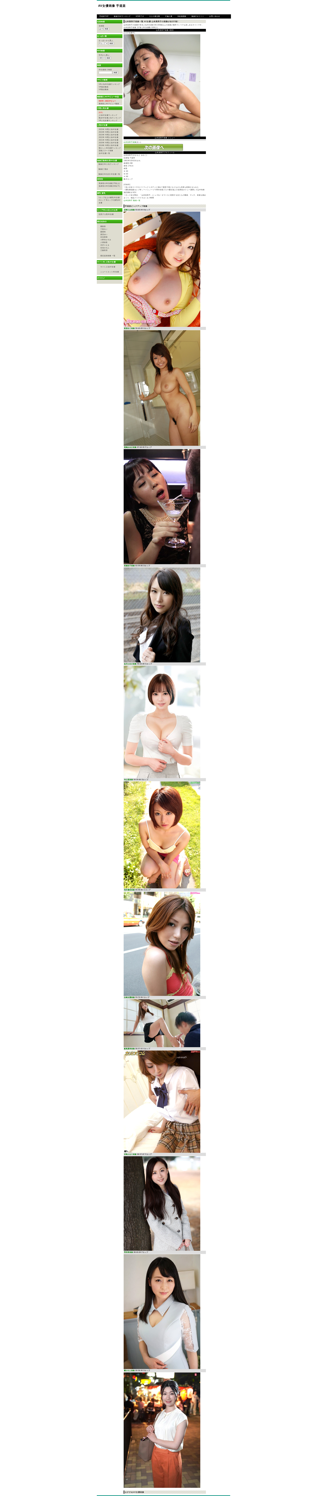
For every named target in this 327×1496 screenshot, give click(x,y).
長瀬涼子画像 (129, 566)
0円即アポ (140, 16)
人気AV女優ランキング (108, 115)
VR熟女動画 (103, 89)
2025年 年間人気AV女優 (108, 129)
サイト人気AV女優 (107, 267)
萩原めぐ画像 (129, 328)
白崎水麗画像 (129, 997)
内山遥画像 (128, 780)
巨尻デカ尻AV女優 (106, 214)
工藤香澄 (104, 250)
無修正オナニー (197, 16)
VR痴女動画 (103, 87)
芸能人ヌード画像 (106, 151)
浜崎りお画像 (129, 210)
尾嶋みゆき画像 (130, 447)
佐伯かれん (104, 248)
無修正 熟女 (103, 169)
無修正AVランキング (122, 16)
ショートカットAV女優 (109, 272)
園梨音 (103, 226)
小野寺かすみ (105, 240)
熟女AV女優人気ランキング (110, 118)
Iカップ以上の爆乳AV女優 (109, 197)
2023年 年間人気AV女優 (108, 135)
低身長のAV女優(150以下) (109, 186)
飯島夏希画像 (129, 1049)
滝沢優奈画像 (129, 890)
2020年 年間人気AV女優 (108, 143)
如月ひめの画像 (130, 664)
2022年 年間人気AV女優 (108, 137)
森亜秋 (103, 232)
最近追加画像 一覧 (107, 256)
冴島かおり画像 (130, 1154)
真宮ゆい (104, 234)
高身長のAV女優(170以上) (109, 183)
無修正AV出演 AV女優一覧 (109, 174)
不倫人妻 (168, 16)
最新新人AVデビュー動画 (109, 104)
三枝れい (104, 229)
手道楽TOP (104, 16)
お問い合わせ (214, 16)
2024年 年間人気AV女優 (108, 132)
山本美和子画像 (130, 142)
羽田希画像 (128, 1252)
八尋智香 (104, 242)
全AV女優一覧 (104, 153)
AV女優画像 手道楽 (112, 5)
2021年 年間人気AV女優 (108, 140)
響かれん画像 (129, 1370)
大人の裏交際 (154, 16)
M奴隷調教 (182, 16)
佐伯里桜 (104, 237)
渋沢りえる (104, 245)
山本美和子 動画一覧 (132, 200)
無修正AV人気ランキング (108, 164)
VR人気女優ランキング (108, 120)
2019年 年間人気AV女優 (108, 145)
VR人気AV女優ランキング (109, 84)
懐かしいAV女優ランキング (110, 148)
